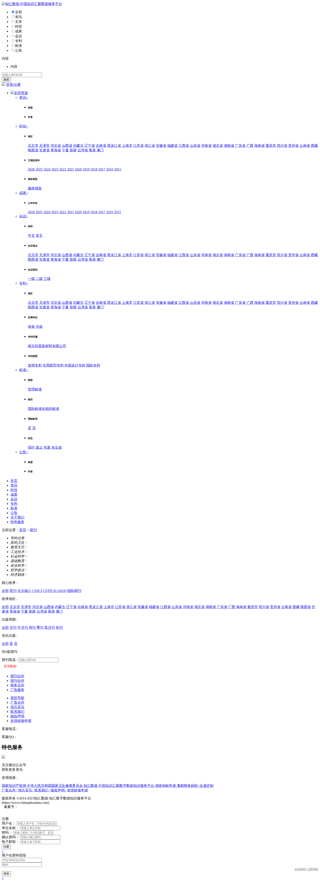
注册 (17, 84)
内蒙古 (78, 145)
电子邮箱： (10, 841)
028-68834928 (28, 729)
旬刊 (59, 627)
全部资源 (21, 93)
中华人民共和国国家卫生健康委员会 (55, 785)
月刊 (13, 627)
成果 (18, 31)
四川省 (282, 145)
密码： (7, 832)
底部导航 (17, 698)
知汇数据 (91, 785)
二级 (39, 278)
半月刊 (22, 627)
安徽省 (161, 145)
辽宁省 (89, 145)
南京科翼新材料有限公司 (47, 346)
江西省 (184, 145)
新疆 (73, 150)
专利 (18, 41)
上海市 (127, 145)
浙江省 (150, 145)
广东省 (240, 145)
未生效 (56, 447)
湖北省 (217, 145)
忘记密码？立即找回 (306, 869)
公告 (18, 50)
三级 (47, 278)
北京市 (33, 145)
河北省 (56, 145)
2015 (117, 169)
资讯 (18, 17)
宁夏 (65, 150)
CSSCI (37, 591)
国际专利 (93, 365)
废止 (39, 447)
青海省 (56, 150)
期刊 (33, 530)
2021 (70, 169)
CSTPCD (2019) (54, 591)
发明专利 (35, 365)
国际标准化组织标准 (43, 409)
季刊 (40, 627)
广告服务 (17, 690)
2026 (31, 169)
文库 (18, 22)
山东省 (195, 145)
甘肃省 (44, 150)
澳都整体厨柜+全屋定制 (195, 785)
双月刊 (49, 627)
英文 (39, 235)
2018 (94, 169)
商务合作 (17, 685)
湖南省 (229, 145)
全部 (18, 12)
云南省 (305, 145)
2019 (86, 169)
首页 (13, 481)
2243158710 (25, 737)
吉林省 (101, 145)
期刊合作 (17, 676)
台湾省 (82, 150)
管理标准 (35, 389)
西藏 (314, 145)
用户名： (9, 823)
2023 (54, 169)
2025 (39, 169)
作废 (47, 447)
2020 (78, 169)
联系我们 (17, 711)
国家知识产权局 (14, 785)
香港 (92, 150)
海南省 (259, 145)
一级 (31, 278)
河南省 (206, 145)
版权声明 (17, 716)
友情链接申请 (20, 721)
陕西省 (33, 150)
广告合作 (17, 702)
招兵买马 (17, 707)
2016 (109, 169)
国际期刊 (74, 591)
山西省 (67, 145)
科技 (18, 26)
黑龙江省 (114, 145)
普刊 (13, 591)
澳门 (100, 150)
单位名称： (10, 828)
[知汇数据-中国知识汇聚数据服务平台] (32, 4)
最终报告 (35, 188)
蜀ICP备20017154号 (33, 807)
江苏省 (138, 145)
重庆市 (271, 145)
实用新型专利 (53, 365)
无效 (39, 326)
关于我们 (17, 517)
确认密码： (10, 837)
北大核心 (24, 591)
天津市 (44, 145)
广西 (249, 145)
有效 (31, 326)
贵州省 (293, 145)
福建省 (172, 145)
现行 (31, 447)
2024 (47, 169)
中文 (31, 235)
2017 (101, 169)
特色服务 (17, 522)
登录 (9, 84)
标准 (18, 45)
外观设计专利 (74, 365)
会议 (18, 36)
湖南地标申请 (166, 785)
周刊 (32, 627)
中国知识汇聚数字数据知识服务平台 (126, 785)
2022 (62, 169)
